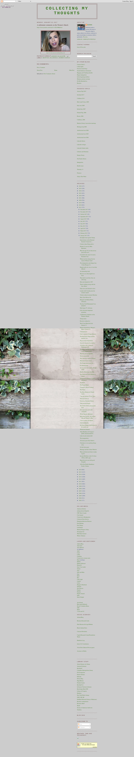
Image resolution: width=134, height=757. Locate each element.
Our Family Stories (81, 159)
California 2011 (81, 98)
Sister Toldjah (80, 597)
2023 (80, 193)
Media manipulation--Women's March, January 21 (87, 328)
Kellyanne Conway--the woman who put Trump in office (88, 417)
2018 (80, 205)
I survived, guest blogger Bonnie (88, 334)
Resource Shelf (80, 703)
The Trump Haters (84, 385)
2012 (80, 479)
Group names (83, 318)
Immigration (80, 162)
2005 (80, 495)
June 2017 (83, 223)
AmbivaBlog (80, 544)
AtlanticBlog (80, 617)
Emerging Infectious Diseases (84, 521)
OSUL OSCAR (80, 697)
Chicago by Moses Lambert (87, 387)
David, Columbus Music (83, 606)
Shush (78, 705)
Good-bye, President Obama (87, 401)
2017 (80, 207)
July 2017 (83, 221)
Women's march (64, 57)
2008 (80, 488)
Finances (79, 173)
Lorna (78, 583)
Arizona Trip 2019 (81, 91)
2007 (80, 491)
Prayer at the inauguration (86, 340)
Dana (78, 560)
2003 (80, 500)
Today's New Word (81, 176)
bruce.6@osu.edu (81, 47)
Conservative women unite (83, 558)
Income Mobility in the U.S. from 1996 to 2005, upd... (88, 457)
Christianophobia (84, 423)
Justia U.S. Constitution (83, 644)
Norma (90, 24)
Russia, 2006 (80, 116)
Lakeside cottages (81, 144)
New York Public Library (83, 695)
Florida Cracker (81, 683)
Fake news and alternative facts (87, 288)
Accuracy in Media (81, 651)
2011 (80, 481)
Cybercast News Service (83, 519)
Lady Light (80, 579)
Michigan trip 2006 (82, 127)
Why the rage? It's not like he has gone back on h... (88, 251)
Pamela (79, 590)
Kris (78, 577)
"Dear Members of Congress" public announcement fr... (87, 432)
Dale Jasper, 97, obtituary (86, 308)
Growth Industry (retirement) (84, 70)
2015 (80, 472)
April (78, 551)
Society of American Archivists (84, 707)
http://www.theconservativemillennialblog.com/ (55, 52)
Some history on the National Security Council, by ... (87, 241)
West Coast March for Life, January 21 (86, 324)
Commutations (83, 331)
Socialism (82, 382)
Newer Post (39, 70)
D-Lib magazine (81, 672)
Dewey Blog (80, 678)
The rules (85, 37)
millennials (54, 57)
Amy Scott (79, 545)
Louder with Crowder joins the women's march (87, 291)
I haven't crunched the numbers (87, 343)
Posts (80, 724)
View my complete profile (86, 39)
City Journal (80, 515)
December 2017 (84, 209)
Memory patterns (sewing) (83, 79)
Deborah (79, 676)
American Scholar (81, 509)
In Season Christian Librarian (84, 687)
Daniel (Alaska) (81, 674)
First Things (80, 525)
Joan (78, 570)
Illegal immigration (82, 75)
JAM (78, 608)
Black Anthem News (82, 628)
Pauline (79, 592)
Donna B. (79, 565)
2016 (80, 469)
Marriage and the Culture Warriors (88, 449)
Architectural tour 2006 (83, 130)
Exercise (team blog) (82, 68)
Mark (78, 609)
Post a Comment (41, 67)
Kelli (78, 576)
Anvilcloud (80, 602)
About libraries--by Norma (83, 664)
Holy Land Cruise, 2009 (83, 102)
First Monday (80, 523)
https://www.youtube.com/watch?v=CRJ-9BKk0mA (49, 27)
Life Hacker (80, 527)
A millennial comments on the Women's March (52, 25)
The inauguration (84, 438)
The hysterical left (84, 356)
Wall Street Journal (81, 533)
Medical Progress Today (83, 529)
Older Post (71, 70)
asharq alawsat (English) (83, 511)
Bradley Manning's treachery (87, 372)
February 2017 (84, 233)
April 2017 (83, 228)
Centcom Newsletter (82, 631)
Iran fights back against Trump (87, 237)
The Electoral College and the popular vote (87, 337)
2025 (80, 188)
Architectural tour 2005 (83, 134)
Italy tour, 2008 (81, 105)
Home (55, 70)
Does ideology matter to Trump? (88, 358)
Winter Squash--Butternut (86, 414)
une (78, 574)
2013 (80, 477)
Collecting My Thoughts (67, 11)
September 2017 (84, 216)
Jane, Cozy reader (81, 567)
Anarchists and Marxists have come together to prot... (87, 350)
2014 (80, 474)
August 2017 (83, 219)
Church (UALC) (81, 64)
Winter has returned (85, 429)
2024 (80, 191)
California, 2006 (81, 119)
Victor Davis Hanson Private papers (85, 647)
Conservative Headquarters (83, 517)
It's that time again (84, 447)
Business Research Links (83, 621)
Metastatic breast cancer (86, 361)
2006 (80, 493)
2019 (80, 202)
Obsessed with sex (84, 398)
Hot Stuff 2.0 (80, 685)
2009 (80, 486)
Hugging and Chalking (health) (85, 73)
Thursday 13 (80, 169)
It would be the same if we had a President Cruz (88, 255)
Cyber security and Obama (86, 420)
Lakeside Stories (81, 141)
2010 (80, 484)
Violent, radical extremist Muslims (88, 295)
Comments (82, 727)
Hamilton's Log (81, 640)
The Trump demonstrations (86, 363)
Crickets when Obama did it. (87, 244)
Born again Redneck (82, 604)
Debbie (79, 561)
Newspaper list (80, 531)
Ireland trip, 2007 (81, 109)
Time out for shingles (85, 403)
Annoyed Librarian (81, 666)
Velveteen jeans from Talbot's (87, 440)
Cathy (78, 554)
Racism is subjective (85, 321)
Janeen (78, 569)
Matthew (79, 693)
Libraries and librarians (82, 151)
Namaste (79, 586)
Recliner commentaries (82, 701)
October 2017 (83, 214)
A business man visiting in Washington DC (86, 346)
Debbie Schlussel (81, 563)
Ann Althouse (80, 547)
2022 (80, 195)
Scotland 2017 (80, 95)
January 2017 (83, 235)
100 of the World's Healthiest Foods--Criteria (87, 465)
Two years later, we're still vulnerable (86, 410)
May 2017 (83, 226)
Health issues (80, 166)
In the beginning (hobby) (83, 77)
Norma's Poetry (80, 155)
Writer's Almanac (81, 536)
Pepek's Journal (81, 593)
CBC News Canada (81, 513)
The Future (82, 389)
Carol (78, 553)
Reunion (79, 83)
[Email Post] (67, 56)
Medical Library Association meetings (86, 123)
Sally (78, 595)
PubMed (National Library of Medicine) (87, 699)
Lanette (79, 581)
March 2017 (83, 231)
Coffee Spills (80, 66)
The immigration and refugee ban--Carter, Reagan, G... (88, 264)
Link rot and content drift (86, 436)
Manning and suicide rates (86, 353)
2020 (80, 200)
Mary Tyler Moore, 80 (85, 297)
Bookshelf (79, 668)
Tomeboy (79, 710)
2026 (80, 186)
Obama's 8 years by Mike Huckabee (86, 247)
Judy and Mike (80, 572)
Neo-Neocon (80, 588)
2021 (80, 198)
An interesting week (85, 271)
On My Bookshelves (82, 81)
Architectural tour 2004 (83, 137)
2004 (80, 498)
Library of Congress (82, 691)
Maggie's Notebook (82, 585)
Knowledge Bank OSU (82, 689)
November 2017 (84, 212)
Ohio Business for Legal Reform (85, 624)
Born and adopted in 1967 (86, 282)
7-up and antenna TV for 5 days (87, 396)
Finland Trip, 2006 (81, 112)
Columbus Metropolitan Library (85, 670)
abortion (45, 57)
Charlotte (79, 556)
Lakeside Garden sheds (82, 148)
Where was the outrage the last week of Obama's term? (87, 260)
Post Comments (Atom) (49, 73)
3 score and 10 (80, 611)
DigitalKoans (80, 681)
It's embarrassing (84, 365)
